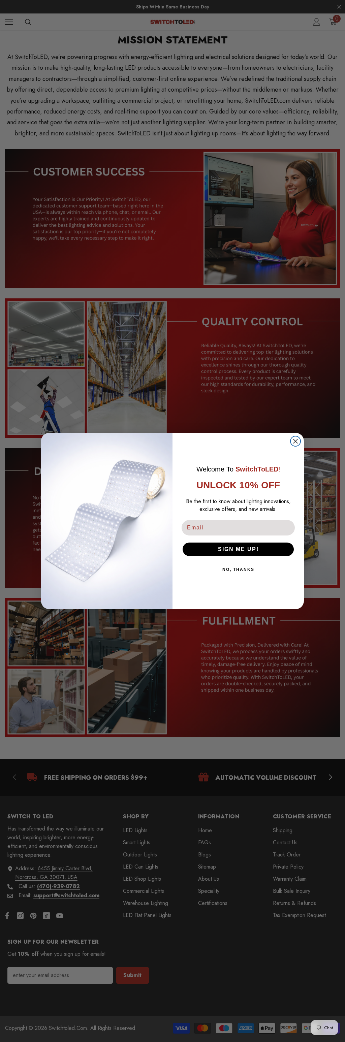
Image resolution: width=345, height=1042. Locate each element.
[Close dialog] (295, 441)
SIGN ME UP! (238, 549)
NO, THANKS (238, 569)
